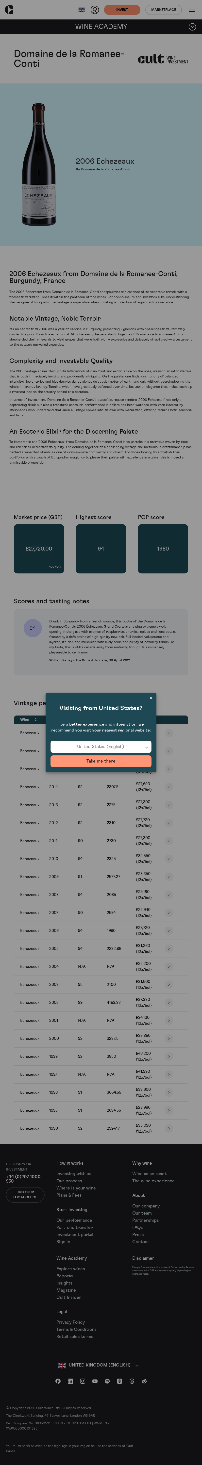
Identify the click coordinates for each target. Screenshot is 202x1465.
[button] (101, 747)
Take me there (101, 761)
